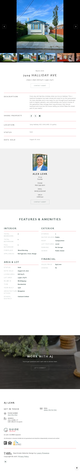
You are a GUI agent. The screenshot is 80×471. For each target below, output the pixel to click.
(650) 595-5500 (40, 185)
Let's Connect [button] (40, 368)
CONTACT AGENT (40, 202)
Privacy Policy (23, 456)
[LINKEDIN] (5, 461)
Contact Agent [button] (40, 85)
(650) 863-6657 (13, 415)
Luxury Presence (43, 453)
